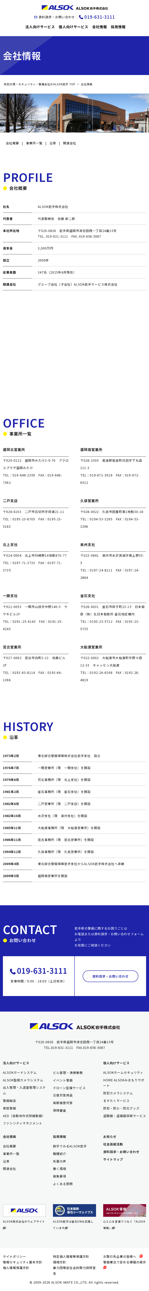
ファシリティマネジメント (22, 1123)
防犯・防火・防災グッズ (121, 1108)
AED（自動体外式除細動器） (24, 1115)
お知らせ (109, 1136)
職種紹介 (59, 1153)
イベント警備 (63, 1080)
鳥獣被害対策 (63, 1102)
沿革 (52, 143)
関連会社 (69, 143)
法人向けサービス (40, 26)
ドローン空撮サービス (69, 1087)
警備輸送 (9, 1100)
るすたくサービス (116, 1100)
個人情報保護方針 (16, 1267)
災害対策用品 (63, 1095)
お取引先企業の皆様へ (121, 1256)
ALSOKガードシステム (20, 1072)
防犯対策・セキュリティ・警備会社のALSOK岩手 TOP (39, 84)
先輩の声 (59, 1161)
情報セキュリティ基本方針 (22, 1262)
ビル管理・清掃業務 (68, 1072)
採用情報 (118, 26)
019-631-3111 (99, 17)
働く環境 (59, 1168)
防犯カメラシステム (118, 1093)
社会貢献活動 (113, 1144)
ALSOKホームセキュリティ (123, 1072)
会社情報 (99, 26)
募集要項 (59, 1176)
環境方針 (59, 1262)
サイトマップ (113, 1159)
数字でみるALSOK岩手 (70, 1146)
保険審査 (59, 1110)
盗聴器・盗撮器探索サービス (124, 1115)
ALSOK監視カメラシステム (23, 1080)
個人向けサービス (73, 26)
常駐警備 (9, 1108)
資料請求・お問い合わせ (57, 17)
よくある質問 (63, 1183)
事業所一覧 (34, 143)
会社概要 (12, 143)
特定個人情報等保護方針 (71, 1256)
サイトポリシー (14, 1256)
